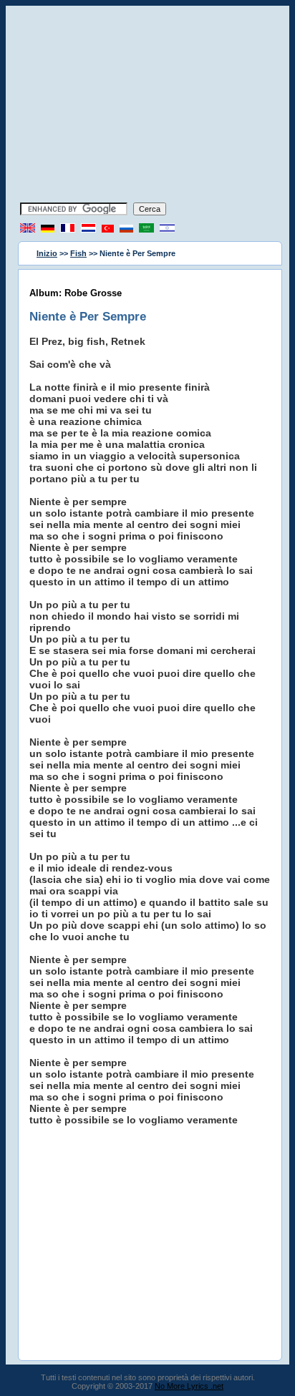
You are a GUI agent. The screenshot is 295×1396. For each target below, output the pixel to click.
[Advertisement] (147, 105)
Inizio (47, 253)
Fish (78, 253)
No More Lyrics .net (189, 1386)
